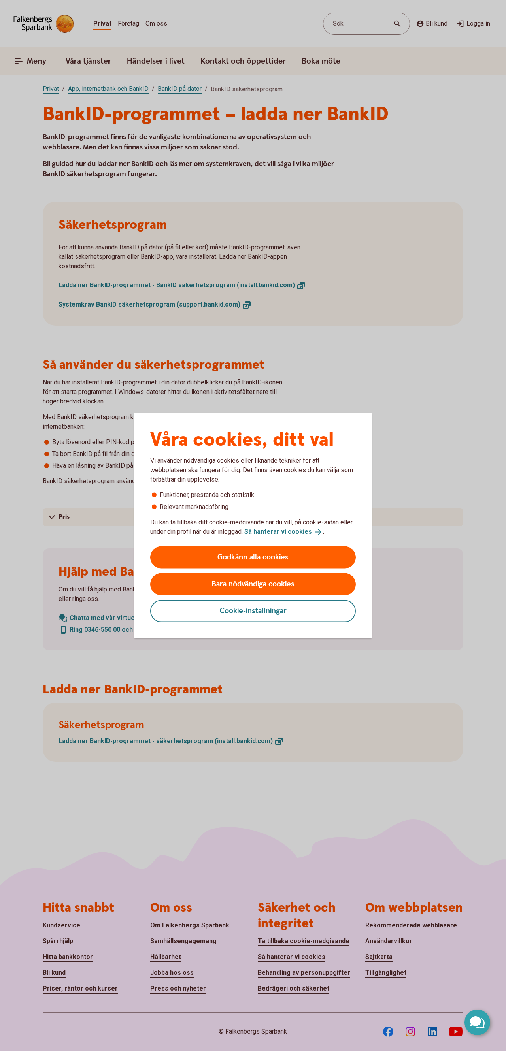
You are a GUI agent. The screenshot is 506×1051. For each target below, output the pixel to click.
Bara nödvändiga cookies (253, 584)
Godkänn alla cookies (253, 557)
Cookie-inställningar (253, 611)
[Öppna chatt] (477, 1022)
